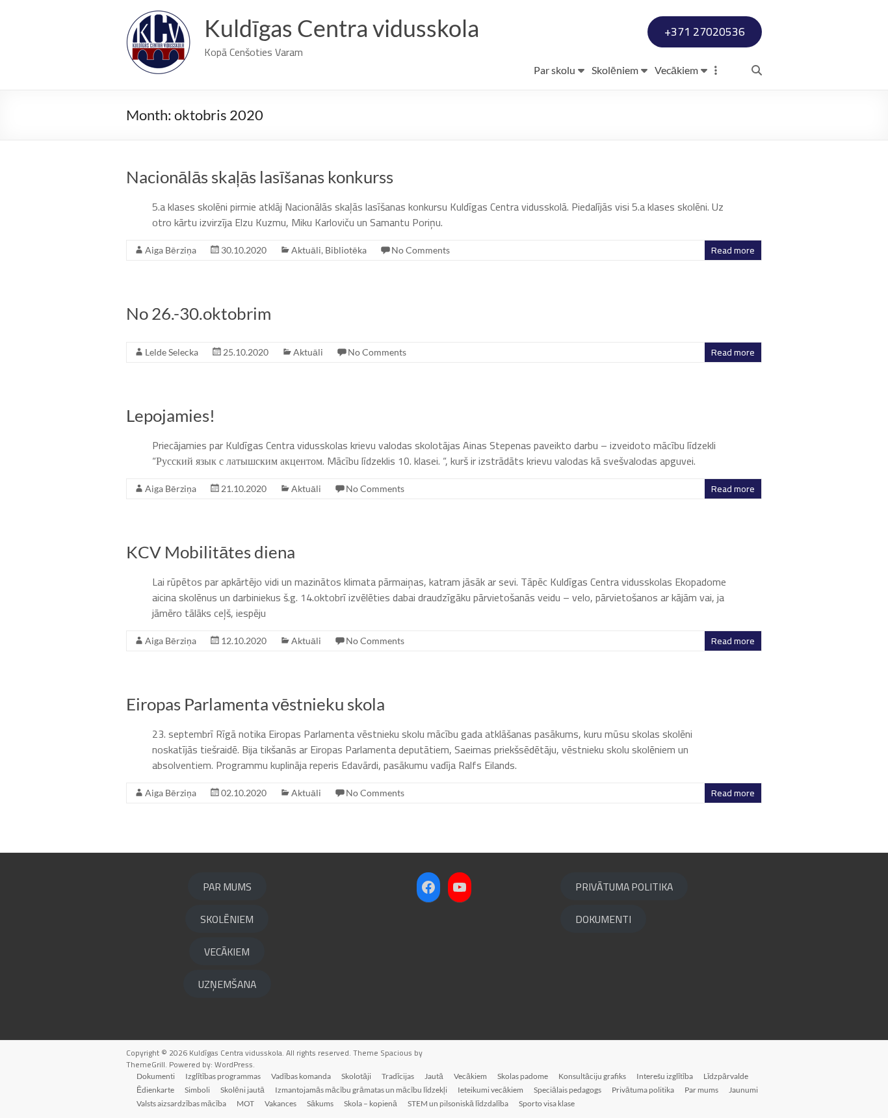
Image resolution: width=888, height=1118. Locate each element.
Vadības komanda (301, 1076)
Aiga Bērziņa (170, 249)
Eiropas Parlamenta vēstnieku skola (255, 704)
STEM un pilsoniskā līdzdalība (458, 1103)
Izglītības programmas (223, 1076)
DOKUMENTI (603, 919)
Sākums (320, 1103)
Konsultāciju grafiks (592, 1076)
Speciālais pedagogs (567, 1090)
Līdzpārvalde (725, 1076)
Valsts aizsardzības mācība (181, 1103)
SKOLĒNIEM (227, 919)
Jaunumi (743, 1090)
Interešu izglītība (664, 1076)
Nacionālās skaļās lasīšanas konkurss (259, 176)
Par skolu (554, 70)
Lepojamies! (170, 415)
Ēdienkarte (155, 1090)
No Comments (420, 249)
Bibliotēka (346, 249)
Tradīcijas (398, 1076)
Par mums (701, 1090)
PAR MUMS (227, 886)
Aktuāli (306, 249)
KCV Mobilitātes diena (210, 551)
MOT (245, 1103)
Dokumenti (156, 1076)
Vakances (280, 1103)
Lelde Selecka (171, 352)
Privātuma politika (643, 1090)
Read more (733, 250)
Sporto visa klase (547, 1103)
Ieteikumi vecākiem (490, 1090)
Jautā (433, 1076)
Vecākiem (676, 70)
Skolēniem (615, 70)
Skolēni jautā (242, 1090)
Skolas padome (522, 1076)
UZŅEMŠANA (227, 984)
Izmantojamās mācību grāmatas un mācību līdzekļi (361, 1090)
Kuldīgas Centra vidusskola (341, 28)
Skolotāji (356, 1076)
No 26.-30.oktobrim (198, 313)
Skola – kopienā (370, 1103)
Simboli (197, 1090)
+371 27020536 (704, 31)
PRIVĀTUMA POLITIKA (624, 886)
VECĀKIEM (227, 951)
